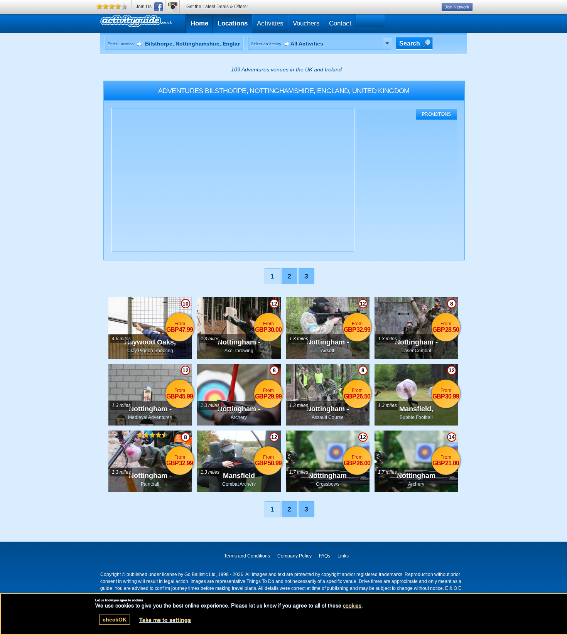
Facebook (158, 7)
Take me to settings (165, 619)
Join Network (457, 7)
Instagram (173, 7)
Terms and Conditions (247, 556)
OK (115, 619)
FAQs (324, 556)
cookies (352, 605)
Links (343, 556)
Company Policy (294, 556)
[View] (387, 43)
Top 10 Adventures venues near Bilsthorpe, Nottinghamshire (172, 22)
